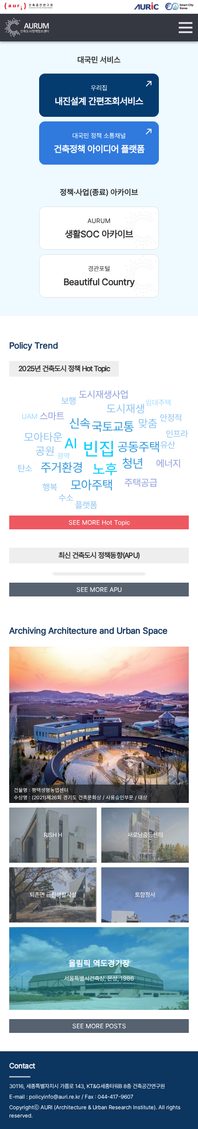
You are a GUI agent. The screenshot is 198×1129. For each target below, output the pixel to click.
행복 (49, 487)
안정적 (171, 418)
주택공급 (140, 482)
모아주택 (91, 485)
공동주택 (138, 447)
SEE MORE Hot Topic (99, 522)
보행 (68, 400)
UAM (30, 416)
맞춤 (147, 423)
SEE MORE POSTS (99, 1026)
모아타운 (43, 437)
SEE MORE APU (99, 589)
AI (70, 443)
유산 (167, 445)
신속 (79, 423)
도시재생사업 (103, 394)
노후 (105, 469)
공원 (45, 451)
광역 (63, 456)
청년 (132, 463)
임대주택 (158, 402)
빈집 (99, 448)
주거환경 (62, 467)
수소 (65, 498)
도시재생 (125, 408)
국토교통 (113, 426)
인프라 (177, 434)
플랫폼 (86, 505)
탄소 (24, 468)
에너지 (168, 463)
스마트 (52, 416)
